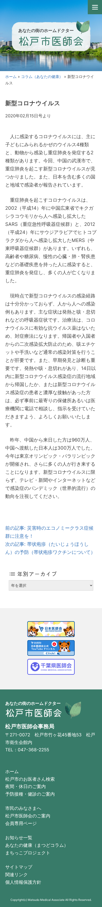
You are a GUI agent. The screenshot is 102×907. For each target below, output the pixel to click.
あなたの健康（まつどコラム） (36, 845)
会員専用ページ (21, 823)
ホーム (11, 76)
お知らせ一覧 (18, 837)
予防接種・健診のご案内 (30, 794)
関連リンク (16, 874)
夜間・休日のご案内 (25, 786)
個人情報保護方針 (23, 882)
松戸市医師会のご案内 (27, 816)
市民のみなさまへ (23, 808)
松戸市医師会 (51, 40)
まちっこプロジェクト (27, 853)
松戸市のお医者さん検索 (30, 779)
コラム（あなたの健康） (42, 76)
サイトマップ (18, 867)
